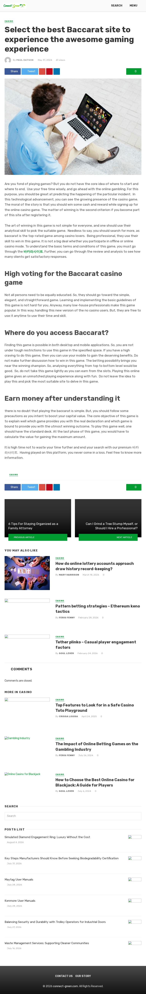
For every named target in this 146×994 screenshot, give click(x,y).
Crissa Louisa (68, 716)
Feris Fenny (67, 617)
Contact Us (64, 976)
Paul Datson (24, 60)
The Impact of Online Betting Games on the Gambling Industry (97, 747)
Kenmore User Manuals (20, 900)
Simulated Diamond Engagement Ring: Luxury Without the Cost (47, 837)
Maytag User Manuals (19, 879)
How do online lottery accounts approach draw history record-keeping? (95, 566)
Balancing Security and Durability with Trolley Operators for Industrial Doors (55, 922)
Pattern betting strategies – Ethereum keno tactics (98, 609)
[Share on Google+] (42, 71)
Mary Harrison (69, 574)
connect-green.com (65, 986)
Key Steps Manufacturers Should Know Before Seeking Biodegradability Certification (62, 858)
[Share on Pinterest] (49, 71)
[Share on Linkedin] (56, 71)
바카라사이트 (33, 251)
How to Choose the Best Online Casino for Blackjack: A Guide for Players (95, 782)
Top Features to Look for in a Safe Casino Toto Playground (95, 708)
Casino (9, 21)
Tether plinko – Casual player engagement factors (96, 645)
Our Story (83, 976)
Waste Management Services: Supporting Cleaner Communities (47, 943)
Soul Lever (66, 653)
